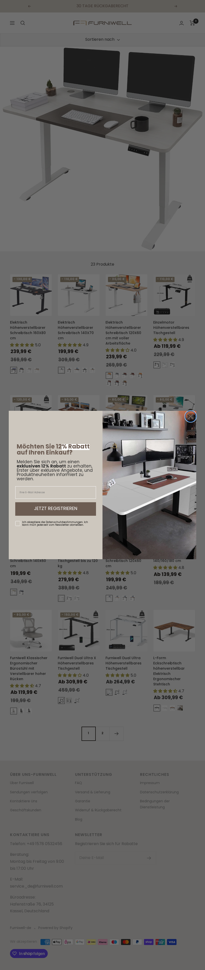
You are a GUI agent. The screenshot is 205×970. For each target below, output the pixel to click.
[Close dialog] (190, 416)
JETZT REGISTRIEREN (55, 509)
